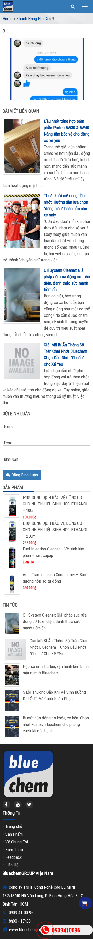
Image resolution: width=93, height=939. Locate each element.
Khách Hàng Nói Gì (32, 18)
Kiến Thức (14, 849)
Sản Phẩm (14, 834)
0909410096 (66, 930)
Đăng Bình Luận (24, 474)
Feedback (13, 857)
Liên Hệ (11, 865)
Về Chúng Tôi (16, 841)
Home (7, 18)
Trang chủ (13, 826)
